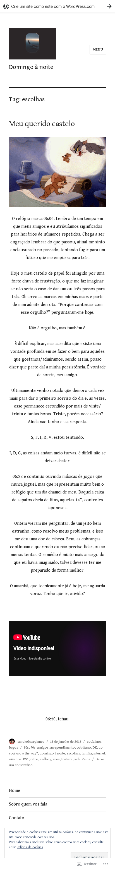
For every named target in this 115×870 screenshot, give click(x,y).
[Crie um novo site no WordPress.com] (57, 6)
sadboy (45, 759)
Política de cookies (30, 847)
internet (99, 753)
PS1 (26, 759)
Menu (98, 49)
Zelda (86, 759)
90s (32, 748)
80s (26, 748)
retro (34, 759)
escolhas (73, 753)
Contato (16, 818)
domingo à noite (52, 753)
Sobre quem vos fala (28, 804)
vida (77, 759)
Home (14, 790)
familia (87, 753)
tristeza (67, 759)
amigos (43, 748)
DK (95, 748)
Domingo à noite (31, 67)
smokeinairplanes (31, 742)
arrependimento (62, 748)
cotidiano (94, 742)
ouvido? (15, 759)
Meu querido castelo (42, 123)
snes (56, 759)
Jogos (13, 748)
